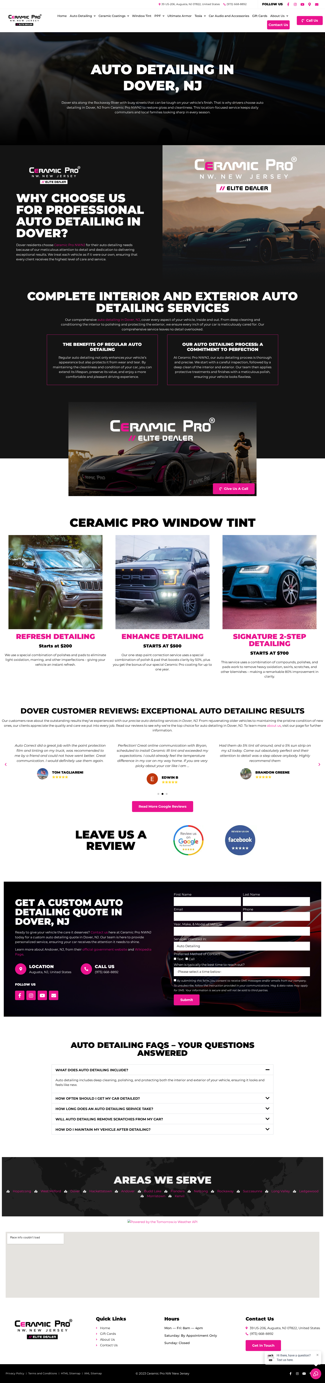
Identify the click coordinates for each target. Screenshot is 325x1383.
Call (192, 959)
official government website (104, 949)
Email (178, 909)
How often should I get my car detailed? (97, 1098)
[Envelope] (316, 4)
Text (180, 959)
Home (62, 16)
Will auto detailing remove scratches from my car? (109, 1119)
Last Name (251, 894)
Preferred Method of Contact (197, 954)
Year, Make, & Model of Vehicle (198, 924)
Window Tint (141, 16)
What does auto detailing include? (91, 1070)
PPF (157, 16)
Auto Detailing (81, 16)
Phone (248, 909)
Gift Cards (259, 16)
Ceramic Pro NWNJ (69, 245)
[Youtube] (302, 4)
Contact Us (278, 25)
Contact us (99, 932)
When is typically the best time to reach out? (209, 965)
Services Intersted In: (190, 939)
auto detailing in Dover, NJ (118, 320)
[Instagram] (295, 4)
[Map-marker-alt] (309, 4)
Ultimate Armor (179, 16)
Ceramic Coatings (112, 16)
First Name (182, 894)
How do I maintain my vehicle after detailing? (103, 1130)
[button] (6, 764)
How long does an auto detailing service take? (104, 1109)
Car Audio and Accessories (229, 16)
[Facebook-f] (288, 4)
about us (274, 725)
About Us (277, 16)
